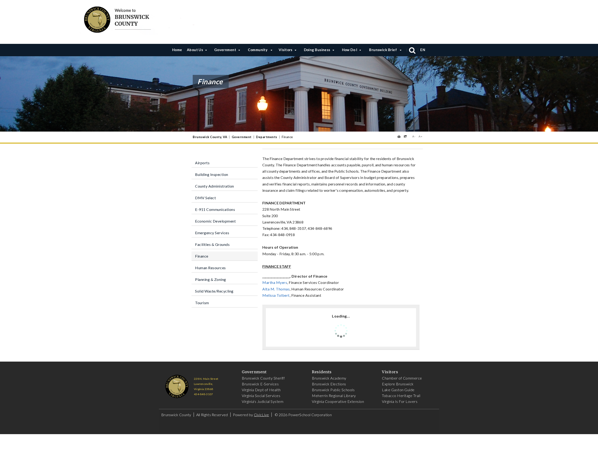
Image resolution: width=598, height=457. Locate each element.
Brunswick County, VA (210, 137)
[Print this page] (399, 136)
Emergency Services (212, 232)
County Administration (214, 186)
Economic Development (215, 221)
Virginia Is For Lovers (399, 401)
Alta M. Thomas (276, 289)
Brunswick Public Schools (333, 389)
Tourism (202, 302)
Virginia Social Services (261, 395)
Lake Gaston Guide (398, 389)
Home (177, 50)
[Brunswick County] (138, 18)
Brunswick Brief (383, 50)
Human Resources (210, 267)
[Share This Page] (405, 136)
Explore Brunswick (398, 384)
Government (225, 50)
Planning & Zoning (210, 279)
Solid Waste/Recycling (214, 291)
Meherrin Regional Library (334, 395)
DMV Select (205, 197)
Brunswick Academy (329, 378)
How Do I (349, 50)
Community (258, 50)
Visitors (285, 50)
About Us (195, 50)
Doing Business (317, 50)
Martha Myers (274, 282)
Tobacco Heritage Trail (401, 395)
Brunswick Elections (329, 384)
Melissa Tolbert (276, 295)
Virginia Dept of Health (261, 389)
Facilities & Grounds (212, 244)
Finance (201, 256)
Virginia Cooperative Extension (338, 401)
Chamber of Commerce (402, 378)
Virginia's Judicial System (262, 401)
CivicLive (261, 414)
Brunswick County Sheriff (263, 378)
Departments (266, 137)
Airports (202, 162)
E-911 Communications (215, 209)
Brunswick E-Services (260, 384)
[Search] (412, 50)
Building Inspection (211, 174)
